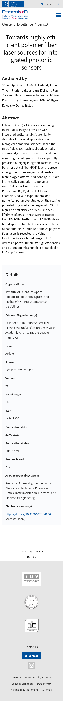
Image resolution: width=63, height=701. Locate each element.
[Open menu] (58, 16)
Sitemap (47, 689)
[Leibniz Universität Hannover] (13, 4)
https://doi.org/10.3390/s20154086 (28, 514)
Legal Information (22, 683)
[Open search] (59, 4)
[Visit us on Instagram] (31, 665)
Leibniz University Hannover (36, 677)
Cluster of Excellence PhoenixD (25, 24)
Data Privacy (44, 683)
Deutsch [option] (49, 4)
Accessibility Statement (24, 689)
